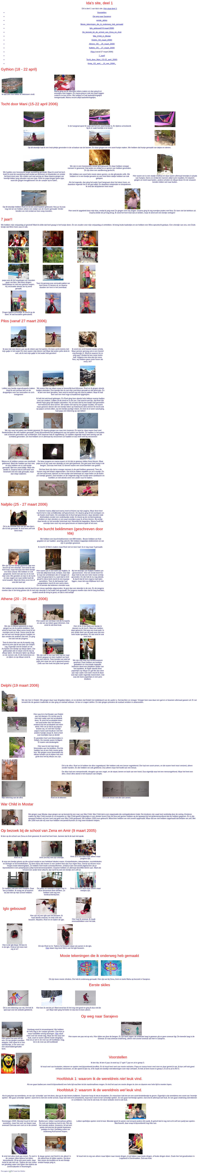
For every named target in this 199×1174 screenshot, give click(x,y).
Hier (47, 948)
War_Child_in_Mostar (102, 36)
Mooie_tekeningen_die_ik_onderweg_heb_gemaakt (101, 24)
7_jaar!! (102, 56)
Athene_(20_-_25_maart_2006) (102, 44)
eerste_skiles (101, 20)
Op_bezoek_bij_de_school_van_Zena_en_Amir (101, 32)
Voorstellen (101, 13)
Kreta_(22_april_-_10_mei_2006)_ (102, 64)
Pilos (93, 52)
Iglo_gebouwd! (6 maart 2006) (102, 28)
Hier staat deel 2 (110, 9)
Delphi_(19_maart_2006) (102, 40)
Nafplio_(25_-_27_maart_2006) (102, 48)
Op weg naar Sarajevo (102, 16)
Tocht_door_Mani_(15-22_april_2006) (101, 60)
